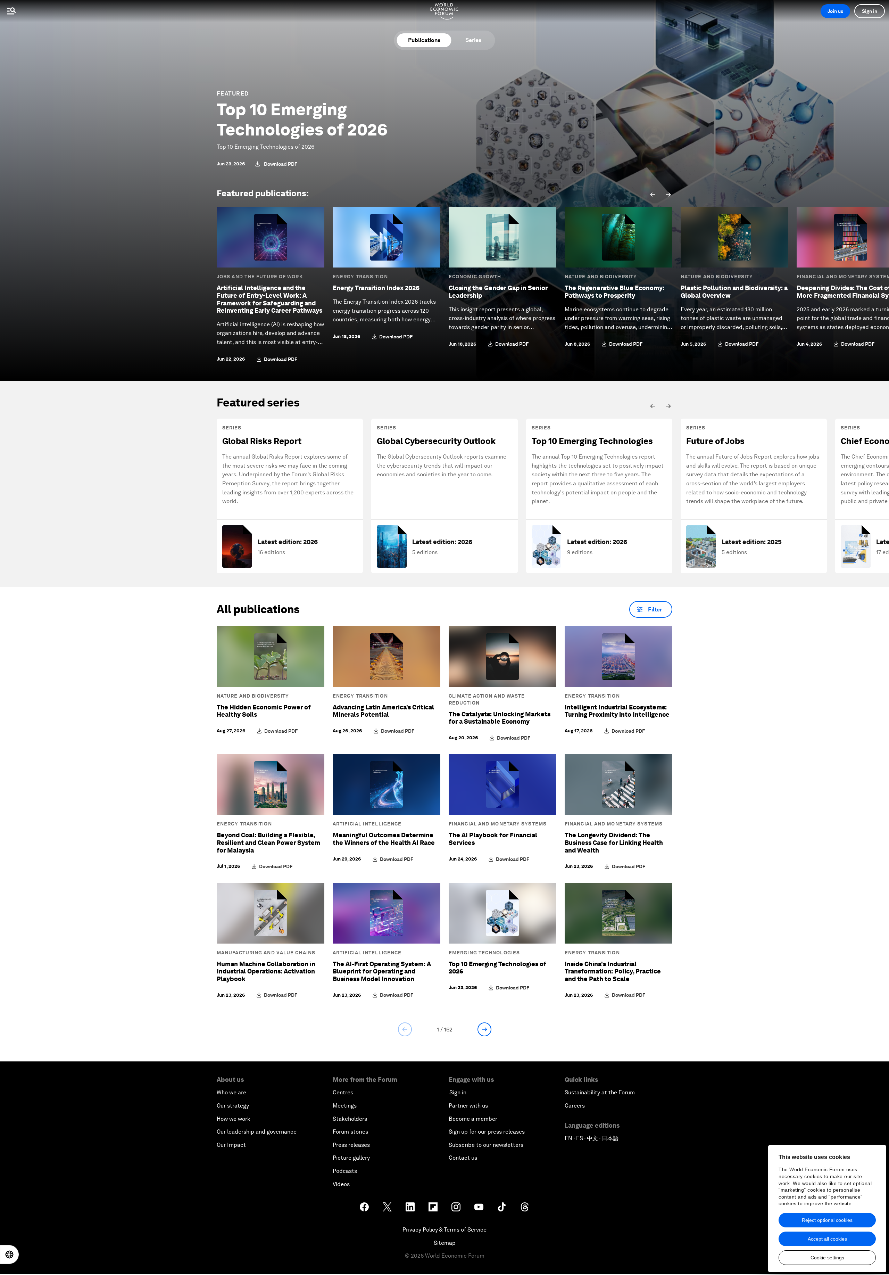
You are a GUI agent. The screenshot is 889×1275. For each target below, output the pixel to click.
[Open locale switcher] (9, 1254)
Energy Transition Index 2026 (376, 287)
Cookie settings (827, 1257)
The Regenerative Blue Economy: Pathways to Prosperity (614, 291)
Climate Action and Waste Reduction (487, 699)
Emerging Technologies (484, 952)
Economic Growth (475, 276)
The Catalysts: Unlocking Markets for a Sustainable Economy (499, 717)
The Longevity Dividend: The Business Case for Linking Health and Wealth (614, 842)
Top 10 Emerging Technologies (592, 441)
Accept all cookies (827, 1239)
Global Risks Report (261, 441)
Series (473, 40)
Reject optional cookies (827, 1220)
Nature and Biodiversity (601, 276)
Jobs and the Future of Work (260, 276)
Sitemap (445, 1243)
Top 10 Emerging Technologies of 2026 (302, 119)
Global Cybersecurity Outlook (436, 441)
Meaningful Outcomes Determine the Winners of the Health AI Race (384, 838)
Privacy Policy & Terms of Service (444, 1229)
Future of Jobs (715, 441)
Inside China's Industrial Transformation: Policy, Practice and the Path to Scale (613, 971)
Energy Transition (360, 276)
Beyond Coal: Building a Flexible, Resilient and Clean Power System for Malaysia (268, 842)
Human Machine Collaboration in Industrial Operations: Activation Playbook (266, 971)
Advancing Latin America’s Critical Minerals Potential (383, 711)
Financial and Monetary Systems (498, 823)
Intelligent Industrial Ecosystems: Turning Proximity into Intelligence (617, 711)
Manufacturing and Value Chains (266, 952)
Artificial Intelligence (367, 823)
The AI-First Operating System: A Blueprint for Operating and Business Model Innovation (382, 971)
